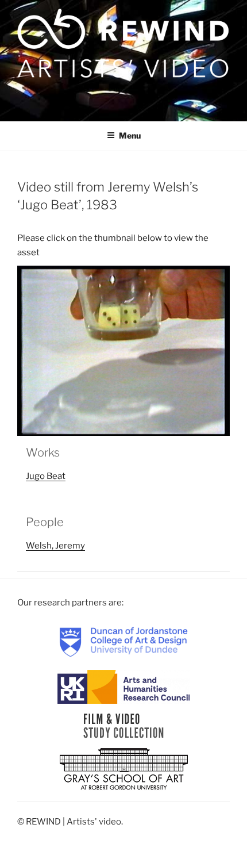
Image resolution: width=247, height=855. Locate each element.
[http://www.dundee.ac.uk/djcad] (123, 642)
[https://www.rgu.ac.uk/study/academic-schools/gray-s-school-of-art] (124, 770)
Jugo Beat (45, 476)
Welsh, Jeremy (55, 545)
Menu (130, 135)
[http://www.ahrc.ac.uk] (123, 686)
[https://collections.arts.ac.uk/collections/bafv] (124, 725)
